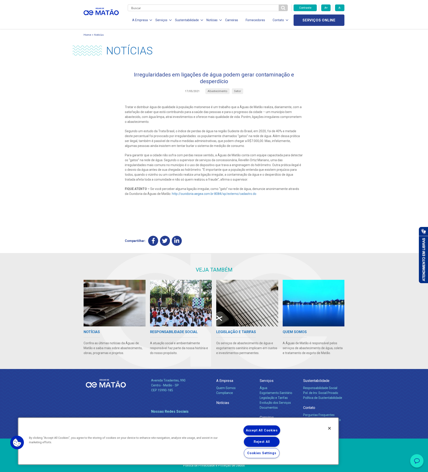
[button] (17, 442)
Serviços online (318, 20)
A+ (326, 7)
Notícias (99, 34)
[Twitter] (165, 241)
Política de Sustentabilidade (322, 398)
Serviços (267, 381)
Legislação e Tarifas (274, 398)
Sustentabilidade (316, 381)
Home (87, 34)
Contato (309, 408)
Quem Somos (226, 388)
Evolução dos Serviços (275, 402)
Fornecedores (255, 20)
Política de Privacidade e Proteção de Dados (214, 465)
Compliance (224, 393)
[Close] (329, 428)
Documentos (269, 407)
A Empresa (224, 381)
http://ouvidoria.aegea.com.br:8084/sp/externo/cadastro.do (214, 194)
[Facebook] (153, 241)
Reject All (262, 442)
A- (339, 7)
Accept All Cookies (262, 430)
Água (263, 388)
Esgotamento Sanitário (276, 393)
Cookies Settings (261, 453)
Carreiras (231, 20)
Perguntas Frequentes (319, 415)
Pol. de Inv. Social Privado (320, 393)
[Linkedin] (177, 241)
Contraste (305, 7)
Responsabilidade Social (320, 388)
